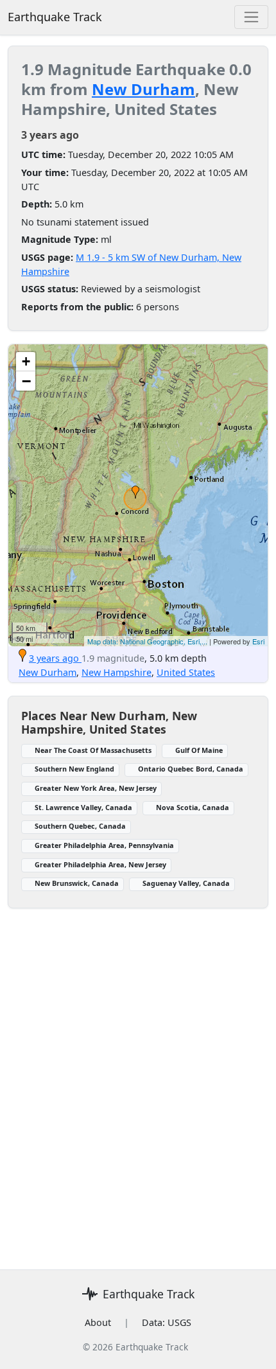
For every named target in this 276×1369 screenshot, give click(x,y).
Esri (258, 641)
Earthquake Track (55, 16)
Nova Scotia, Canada (192, 807)
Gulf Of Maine (199, 750)
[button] (135, 492)
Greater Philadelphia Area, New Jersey (100, 864)
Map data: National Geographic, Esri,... (147, 641)
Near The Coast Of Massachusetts (93, 750)
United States (186, 672)
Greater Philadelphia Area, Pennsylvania (104, 845)
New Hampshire (116, 672)
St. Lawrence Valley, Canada (83, 807)
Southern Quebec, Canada (80, 826)
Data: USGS (166, 1322)
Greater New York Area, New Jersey (96, 788)
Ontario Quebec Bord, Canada (190, 768)
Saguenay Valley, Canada (186, 883)
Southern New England (74, 768)
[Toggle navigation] (251, 17)
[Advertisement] (138, 1081)
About (98, 1322)
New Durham (143, 89)
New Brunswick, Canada (77, 883)
